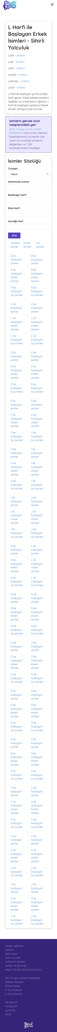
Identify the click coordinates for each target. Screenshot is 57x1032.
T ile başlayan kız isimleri (17, 823)
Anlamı (21, 55)
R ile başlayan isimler (37, 694)
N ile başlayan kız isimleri (37, 629)
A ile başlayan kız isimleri (17, 291)
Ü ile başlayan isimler (16, 839)
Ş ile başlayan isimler (37, 743)
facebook (11, 1002)
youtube (10, 1010)
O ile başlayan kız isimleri (17, 678)
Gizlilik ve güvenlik (16, 965)
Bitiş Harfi (14, 208)
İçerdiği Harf (15, 221)
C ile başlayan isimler (16, 307)
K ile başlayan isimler (16, 549)
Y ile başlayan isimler (16, 888)
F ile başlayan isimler (16, 404)
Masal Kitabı (12, 986)
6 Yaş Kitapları (14, 993)
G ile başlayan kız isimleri (37, 436)
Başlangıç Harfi (17, 194)
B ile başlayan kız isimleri (37, 291)
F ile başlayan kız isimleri (17, 436)
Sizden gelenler (14, 946)
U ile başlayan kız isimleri (37, 823)
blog (8, 1014)
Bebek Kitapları (14, 982)
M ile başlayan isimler (16, 598)
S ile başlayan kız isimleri (17, 774)
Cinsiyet (13, 168)
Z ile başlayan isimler (37, 888)
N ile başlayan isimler (37, 598)
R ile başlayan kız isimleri (37, 726)
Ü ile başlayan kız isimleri (17, 871)
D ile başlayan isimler (16, 356)
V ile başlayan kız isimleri (37, 871)
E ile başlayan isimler (37, 356)
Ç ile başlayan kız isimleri (37, 339)
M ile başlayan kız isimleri (17, 629)
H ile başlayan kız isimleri (17, 484)
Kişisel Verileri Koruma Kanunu (23, 969)
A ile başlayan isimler (16, 259)
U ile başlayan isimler (37, 791)
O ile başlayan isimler (16, 646)
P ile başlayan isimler (16, 694)
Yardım (9, 949)
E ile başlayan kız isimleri (37, 388)
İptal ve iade (12, 957)
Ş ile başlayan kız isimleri (37, 774)
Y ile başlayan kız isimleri (17, 919)
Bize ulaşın (11, 953)
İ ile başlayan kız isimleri (17, 533)
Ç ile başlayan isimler (37, 307)
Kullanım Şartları (15, 961)
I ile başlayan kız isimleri (37, 484)
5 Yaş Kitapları (14, 990)
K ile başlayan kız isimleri (17, 581)
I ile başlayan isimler (37, 452)
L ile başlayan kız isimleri (37, 581)
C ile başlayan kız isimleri (17, 339)
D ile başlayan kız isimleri (17, 388)
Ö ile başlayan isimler (37, 646)
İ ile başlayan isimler (16, 501)
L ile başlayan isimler (37, 549)
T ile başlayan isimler (16, 791)
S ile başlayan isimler (16, 743)
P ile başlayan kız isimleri (17, 726)
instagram (11, 1006)
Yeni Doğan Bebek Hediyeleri (22, 978)
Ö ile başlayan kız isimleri (37, 678)
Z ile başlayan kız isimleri (37, 919)
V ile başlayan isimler (37, 839)
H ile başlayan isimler (16, 452)
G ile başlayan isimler (37, 404)
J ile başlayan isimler (37, 501)
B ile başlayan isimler (37, 259)
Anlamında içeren (18, 181)
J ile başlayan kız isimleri (37, 533)
